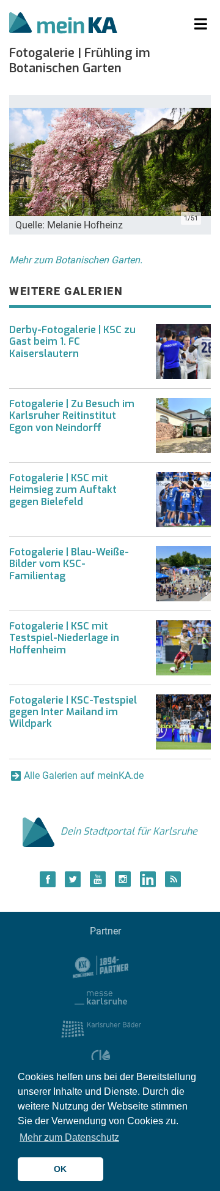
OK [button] (60, 1169)
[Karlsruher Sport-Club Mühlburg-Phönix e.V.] (101, 966)
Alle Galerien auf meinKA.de (84, 775)
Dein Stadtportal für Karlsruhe (129, 831)
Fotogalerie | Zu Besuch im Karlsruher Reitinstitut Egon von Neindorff (71, 415)
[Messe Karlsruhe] (101, 997)
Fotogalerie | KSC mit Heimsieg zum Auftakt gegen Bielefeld (63, 490)
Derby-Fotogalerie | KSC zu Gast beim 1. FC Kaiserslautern (72, 341)
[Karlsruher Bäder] (101, 1028)
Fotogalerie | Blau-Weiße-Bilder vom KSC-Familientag (69, 564)
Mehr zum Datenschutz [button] (69, 1137)
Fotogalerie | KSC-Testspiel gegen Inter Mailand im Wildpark (73, 712)
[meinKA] (63, 24)
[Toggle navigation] (201, 24)
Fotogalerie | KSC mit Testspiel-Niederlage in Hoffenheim (64, 638)
